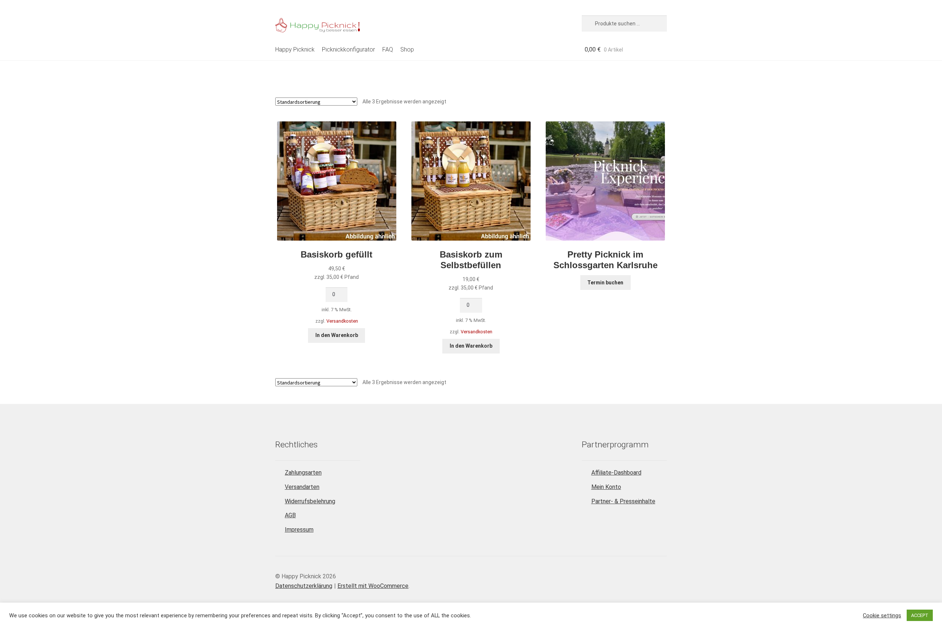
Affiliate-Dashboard (616, 472)
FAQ (387, 49)
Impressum (299, 529)
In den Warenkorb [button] (336, 335)
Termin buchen (605, 282)
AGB (290, 515)
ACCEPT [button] (919, 615)
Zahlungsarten (303, 472)
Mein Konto (606, 486)
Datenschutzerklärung (303, 585)
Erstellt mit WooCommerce (372, 585)
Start (281, 73)
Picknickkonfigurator (348, 49)
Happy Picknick (295, 49)
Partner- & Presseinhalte (623, 501)
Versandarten (302, 486)
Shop (407, 49)
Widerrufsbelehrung (310, 501)
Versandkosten (342, 321)
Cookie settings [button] (882, 615)
